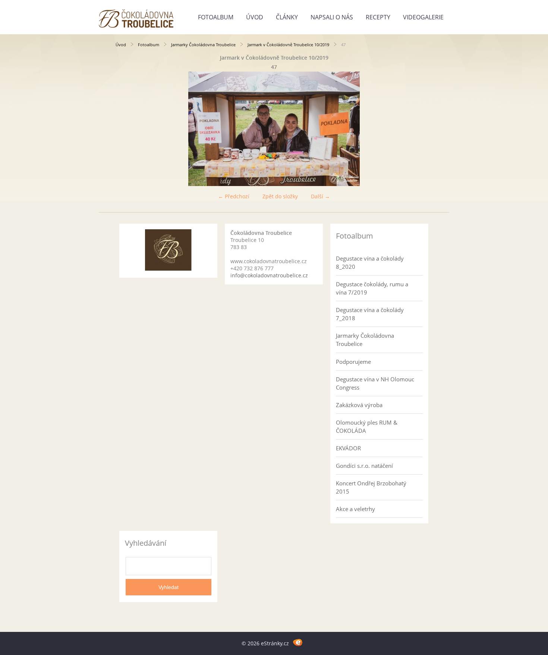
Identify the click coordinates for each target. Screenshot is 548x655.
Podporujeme (353, 361)
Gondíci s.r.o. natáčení (364, 465)
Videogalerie (423, 17)
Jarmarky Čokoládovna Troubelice (203, 44)
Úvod (254, 17)
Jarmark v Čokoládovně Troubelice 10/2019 (288, 44)
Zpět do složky (280, 196)
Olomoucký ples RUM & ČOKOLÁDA (366, 426)
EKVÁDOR (348, 448)
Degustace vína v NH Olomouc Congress (375, 383)
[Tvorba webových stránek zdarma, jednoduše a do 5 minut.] (298, 642)
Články (287, 17)
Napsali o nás (332, 17)
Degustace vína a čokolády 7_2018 (370, 314)
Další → (320, 196)
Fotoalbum (215, 17)
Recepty (378, 17)
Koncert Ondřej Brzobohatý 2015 (371, 487)
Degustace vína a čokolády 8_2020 (370, 262)
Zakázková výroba (359, 405)
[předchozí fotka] (127, 129)
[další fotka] (420, 129)
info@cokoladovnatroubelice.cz (269, 275)
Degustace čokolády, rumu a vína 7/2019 (372, 288)
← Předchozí (233, 196)
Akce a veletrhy (355, 509)
